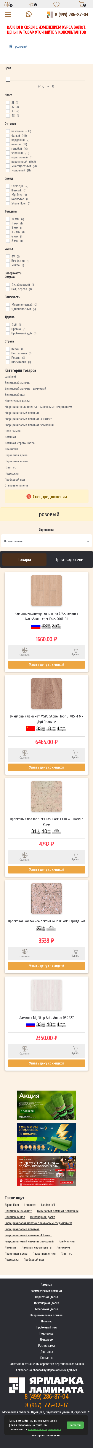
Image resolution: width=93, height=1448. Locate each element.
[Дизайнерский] (7, 284)
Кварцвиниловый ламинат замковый (29, 425)
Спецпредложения (50, 497)
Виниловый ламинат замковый (25, 388)
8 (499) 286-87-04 (71, 14)
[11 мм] (7, 223)
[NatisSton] (7, 199)
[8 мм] (7, 240)
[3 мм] (7, 227)
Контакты (46, 1358)
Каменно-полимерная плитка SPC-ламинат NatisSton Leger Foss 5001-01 (46, 616)
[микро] (7, 265)
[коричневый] (7, 161)
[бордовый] (7, 139)
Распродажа (46, 1346)
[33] (7, 111)
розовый (21, 46)
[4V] (7, 256)
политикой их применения (44, 1429)
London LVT (48, 1205)
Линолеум (11, 449)
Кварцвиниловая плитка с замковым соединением (38, 407)
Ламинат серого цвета (20, 443)
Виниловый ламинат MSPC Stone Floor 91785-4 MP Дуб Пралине (46, 719)
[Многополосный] (7, 304)
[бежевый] (7, 131)
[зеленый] (7, 152)
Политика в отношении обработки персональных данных (46, 1364)
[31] (7, 102)
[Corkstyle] (7, 186)
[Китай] (7, 348)
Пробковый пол (15, 480)
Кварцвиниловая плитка (46, 1315)
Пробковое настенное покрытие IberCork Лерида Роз (46, 921)
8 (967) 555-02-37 (46, 1405)
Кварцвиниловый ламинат (22, 413)
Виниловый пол (15, 395)
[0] (7, 5)
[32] (7, 106)
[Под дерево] (7, 289)
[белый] (7, 135)
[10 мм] (7, 219)
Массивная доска (46, 1309)
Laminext (10, 377)
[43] (7, 115)
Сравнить (24, 654)
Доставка (46, 1352)
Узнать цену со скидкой (46, 665)
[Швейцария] (7, 362)
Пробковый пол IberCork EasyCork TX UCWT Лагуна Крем (46, 822)
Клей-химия (13, 431)
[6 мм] (7, 236)
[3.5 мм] (7, 232)
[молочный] (7, 170)
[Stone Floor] (7, 203)
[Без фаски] (7, 260)
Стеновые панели (16, 485)
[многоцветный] (7, 166)
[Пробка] (7, 328)
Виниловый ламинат (18, 383)
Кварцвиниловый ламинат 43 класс (28, 419)
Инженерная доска (17, 401)
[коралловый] (7, 157)
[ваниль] (7, 144)
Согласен (75, 1425)
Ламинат (10, 437)
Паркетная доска (16, 455)
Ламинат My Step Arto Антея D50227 (46, 1018)
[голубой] (7, 148)
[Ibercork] (7, 190)
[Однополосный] (7, 309)
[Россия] (7, 357)
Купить (75, 654)
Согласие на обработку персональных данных (46, 1370)
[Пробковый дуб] (7, 333)
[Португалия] (7, 353)
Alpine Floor (12, 1205)
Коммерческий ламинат (47, 1291)
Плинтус (10, 467)
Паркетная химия (16, 461)
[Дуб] (7, 324)
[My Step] (7, 194)
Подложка (12, 473)
